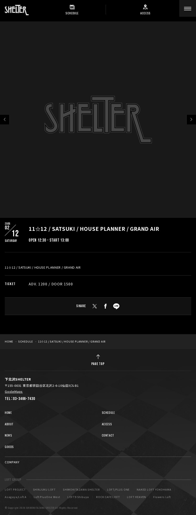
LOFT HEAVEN (136, 497)
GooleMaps (14, 391)
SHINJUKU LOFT (44, 489)
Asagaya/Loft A (16, 497)
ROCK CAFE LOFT (108, 497)
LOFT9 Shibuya (78, 497)
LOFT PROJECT (15, 489)
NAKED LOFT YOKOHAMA (154, 489)
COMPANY (12, 462)
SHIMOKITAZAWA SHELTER (81, 489)
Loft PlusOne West (47, 497)
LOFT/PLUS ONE (118, 489)
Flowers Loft (162, 497)
